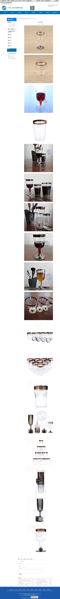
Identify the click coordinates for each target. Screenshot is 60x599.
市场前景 (40, 12)
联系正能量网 (54, 12)
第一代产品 (13, 26)
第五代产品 (13, 24)
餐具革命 (28, 589)
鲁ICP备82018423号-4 (37, 595)
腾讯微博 (26, 559)
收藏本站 (49, 4)
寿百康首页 (11, 589)
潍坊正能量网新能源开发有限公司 (24, 18)
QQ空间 (20, 559)
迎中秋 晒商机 (20, 582)
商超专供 (10, 37)
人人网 (29, 559)
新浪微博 (23, 559)
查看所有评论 (20, 563)
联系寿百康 (48, 589)
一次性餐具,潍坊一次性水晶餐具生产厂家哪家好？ (24, 579)
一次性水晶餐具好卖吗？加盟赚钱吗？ (40, 579)
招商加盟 (36, 589)
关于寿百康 (44, 589)
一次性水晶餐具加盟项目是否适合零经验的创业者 (42, 582)
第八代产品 (10, 23)
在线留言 (56, 4)
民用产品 (10, 45)
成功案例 (33, 12)
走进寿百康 (47, 12)
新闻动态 (19, 12)
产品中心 (12, 12)
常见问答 (26, 12)
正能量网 (40, 593)
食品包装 (10, 34)
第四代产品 (10, 25)
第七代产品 (13, 23)
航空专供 (10, 40)
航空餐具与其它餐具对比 (39, 583)
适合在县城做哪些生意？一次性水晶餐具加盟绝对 (24, 583)
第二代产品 (10, 26)
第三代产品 (13, 25)
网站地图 (53, 4)
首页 (5, 12)
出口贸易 (33, 18)
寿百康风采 (19, 589)
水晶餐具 (10, 22)
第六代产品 (10, 24)
